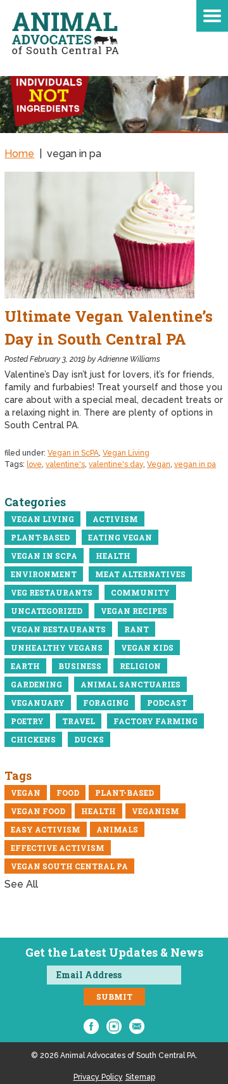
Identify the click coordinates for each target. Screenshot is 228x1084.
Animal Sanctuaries (130, 684)
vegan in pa (195, 464)
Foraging (106, 703)
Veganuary (38, 703)
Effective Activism (57, 848)
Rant (136, 629)
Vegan (158, 464)
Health (113, 556)
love (34, 464)
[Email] (137, 1026)
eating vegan (120, 537)
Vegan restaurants (58, 629)
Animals (117, 829)
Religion (140, 666)
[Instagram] (114, 1026)
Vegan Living (126, 453)
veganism (155, 811)
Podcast (167, 703)
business (79, 666)
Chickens (33, 739)
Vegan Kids (147, 647)
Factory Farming (155, 721)
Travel (78, 721)
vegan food (38, 811)
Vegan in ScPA (73, 453)
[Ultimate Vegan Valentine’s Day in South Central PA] (114, 235)
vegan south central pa (69, 866)
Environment (44, 574)
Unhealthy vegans (57, 647)
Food (67, 792)
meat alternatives (140, 574)
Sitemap (140, 1077)
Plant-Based (40, 537)
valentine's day (116, 464)
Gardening (36, 684)
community (140, 592)
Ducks (89, 739)
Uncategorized (46, 611)
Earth (25, 666)
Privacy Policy (98, 1077)
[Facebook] (91, 1026)
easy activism (45, 829)
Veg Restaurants (51, 592)
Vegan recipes (134, 611)
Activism (115, 519)
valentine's (65, 464)
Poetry (27, 721)
